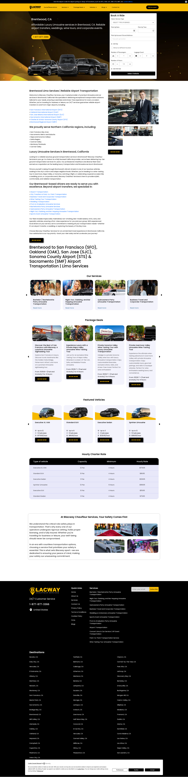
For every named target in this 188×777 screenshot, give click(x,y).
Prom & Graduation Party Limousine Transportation (103, 622)
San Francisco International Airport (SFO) (46, 110)
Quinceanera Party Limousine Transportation (47, 209)
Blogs (104, 7)
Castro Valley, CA (123, 700)
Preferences (119, 770)
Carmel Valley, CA (80, 738)
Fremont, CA (122, 714)
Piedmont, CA (34, 753)
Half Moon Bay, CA (80, 719)
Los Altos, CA (122, 743)
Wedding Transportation (39, 202)
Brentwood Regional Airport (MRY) (43, 122)
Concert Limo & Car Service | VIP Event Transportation (104, 632)
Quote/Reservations (50, 7)
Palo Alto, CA (122, 666)
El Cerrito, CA (78, 729)
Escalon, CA (77, 690)
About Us (74, 596)
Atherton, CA (78, 671)
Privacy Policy (76, 608)
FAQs (73, 620)
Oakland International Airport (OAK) (44, 112)
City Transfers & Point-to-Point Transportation (48, 194)
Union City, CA (34, 757)
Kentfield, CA (122, 729)
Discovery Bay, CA (124, 676)
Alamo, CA (121, 724)
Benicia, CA (77, 681)
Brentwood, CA (35, 714)
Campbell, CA (34, 743)
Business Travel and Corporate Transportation (48, 197)
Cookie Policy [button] (80, 769)
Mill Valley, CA (34, 719)
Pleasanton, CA (79, 753)
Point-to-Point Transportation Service (104, 638)
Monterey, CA (34, 690)
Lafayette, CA (78, 686)
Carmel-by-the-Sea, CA (126, 662)
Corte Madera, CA (124, 734)
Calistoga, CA (78, 666)
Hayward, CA (34, 738)
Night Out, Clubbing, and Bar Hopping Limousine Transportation (54, 211)
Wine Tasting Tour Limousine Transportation (106, 642)
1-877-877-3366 (40, 37)
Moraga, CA (77, 700)
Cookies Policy (76, 616)
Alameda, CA (34, 724)
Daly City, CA (34, 662)
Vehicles (92, 7)
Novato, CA (33, 657)
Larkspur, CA (78, 705)
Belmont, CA (78, 662)
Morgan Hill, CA (123, 695)
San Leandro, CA (123, 753)
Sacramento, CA (35, 705)
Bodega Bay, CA (35, 710)
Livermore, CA (78, 714)
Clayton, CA (121, 657)
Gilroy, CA (77, 748)
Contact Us (115, 7)
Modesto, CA (122, 710)
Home (73, 592)
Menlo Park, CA (35, 700)
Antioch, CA (77, 710)
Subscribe (154, 589)
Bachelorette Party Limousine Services (45, 206)
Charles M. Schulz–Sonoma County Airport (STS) (49, 119)
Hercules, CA (34, 666)
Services (64, 7)
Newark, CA (33, 686)
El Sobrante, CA (35, 671)
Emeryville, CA (122, 686)
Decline (136, 770)
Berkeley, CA (122, 681)
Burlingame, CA (123, 690)
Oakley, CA (33, 729)
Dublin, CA (121, 719)
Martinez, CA (34, 681)
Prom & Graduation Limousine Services (45, 204)
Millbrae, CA (77, 743)
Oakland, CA (34, 734)
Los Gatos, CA (122, 738)
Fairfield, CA (77, 657)
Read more (37, 308)
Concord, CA (78, 724)
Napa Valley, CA (123, 748)
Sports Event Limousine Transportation (45, 214)
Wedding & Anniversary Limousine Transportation (108, 613)
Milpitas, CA (121, 705)
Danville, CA (77, 695)
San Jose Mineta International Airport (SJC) (47, 115)
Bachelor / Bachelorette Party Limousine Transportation (105, 593)
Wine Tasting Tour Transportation (43, 199)
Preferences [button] (40, 771)
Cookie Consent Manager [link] (34, 763)
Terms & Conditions (78, 612)
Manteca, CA (78, 676)
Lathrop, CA (121, 671)
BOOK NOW (36, 240)
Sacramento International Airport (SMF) (45, 117)
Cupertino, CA (34, 748)
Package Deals (78, 7)
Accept (152, 770)
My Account (152, 7)
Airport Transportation (39, 192)
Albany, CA (33, 676)
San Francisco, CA (36, 695)
